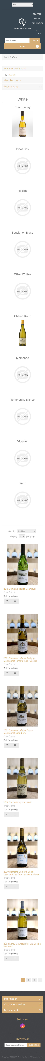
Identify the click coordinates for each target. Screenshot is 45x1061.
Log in (37, 19)
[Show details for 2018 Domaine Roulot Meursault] (22, 564)
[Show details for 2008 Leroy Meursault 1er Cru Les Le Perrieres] (22, 919)
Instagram (22, 1025)
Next (40, 980)
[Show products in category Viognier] (22, 458)
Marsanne (22, 358)
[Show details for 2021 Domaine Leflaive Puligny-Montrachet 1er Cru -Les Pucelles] (22, 634)
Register (37, 14)
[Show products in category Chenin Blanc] (22, 333)
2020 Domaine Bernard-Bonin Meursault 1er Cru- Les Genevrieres (21, 873)
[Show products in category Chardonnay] (22, 124)
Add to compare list (7, 601)
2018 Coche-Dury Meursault (18, 802)
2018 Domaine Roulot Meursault (20, 589)
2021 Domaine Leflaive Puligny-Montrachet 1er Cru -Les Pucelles (20, 659)
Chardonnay (22, 107)
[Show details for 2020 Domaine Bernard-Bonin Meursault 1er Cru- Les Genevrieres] (22, 847)
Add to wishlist (15, 601)
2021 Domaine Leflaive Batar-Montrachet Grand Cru (18, 731)
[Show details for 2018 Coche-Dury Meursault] (22, 778)
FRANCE (12, 75)
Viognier (22, 441)
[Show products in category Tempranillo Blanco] (22, 416)
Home (6, 57)
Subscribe (34, 1045)
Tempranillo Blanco (22, 399)
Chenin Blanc (22, 316)
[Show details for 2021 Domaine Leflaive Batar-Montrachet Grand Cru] (22, 706)
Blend (22, 483)
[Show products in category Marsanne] (22, 374)
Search (34, 41)
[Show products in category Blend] (22, 500)
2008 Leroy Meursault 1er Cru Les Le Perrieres (22, 945)
